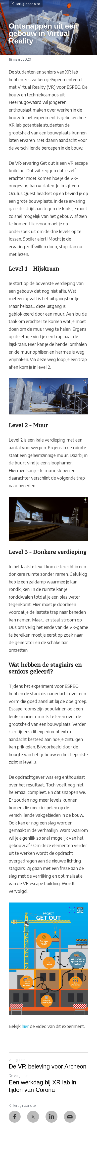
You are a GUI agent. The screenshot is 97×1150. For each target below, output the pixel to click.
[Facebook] (15, 1117)
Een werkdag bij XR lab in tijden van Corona (42, 1086)
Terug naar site (27, 4)
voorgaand (17, 1060)
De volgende (18, 1075)
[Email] (70, 1117)
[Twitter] (33, 1117)
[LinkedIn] (51, 1117)
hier (25, 1026)
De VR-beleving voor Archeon (47, 1066)
